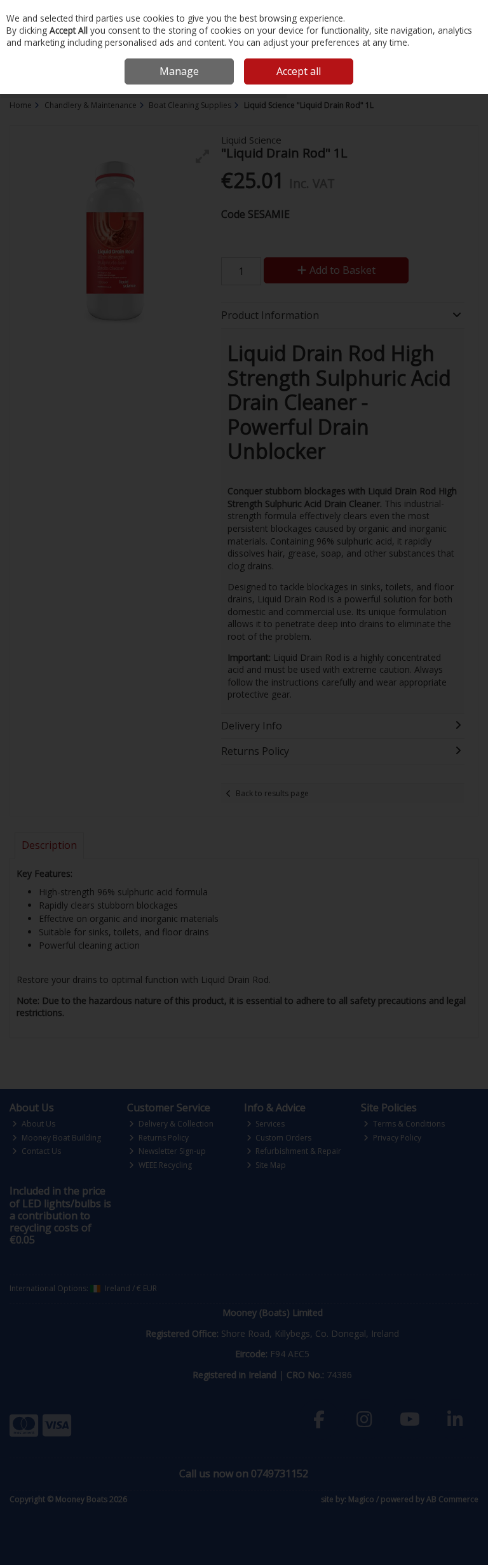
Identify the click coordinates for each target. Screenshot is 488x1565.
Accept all (298, 71)
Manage (179, 71)
